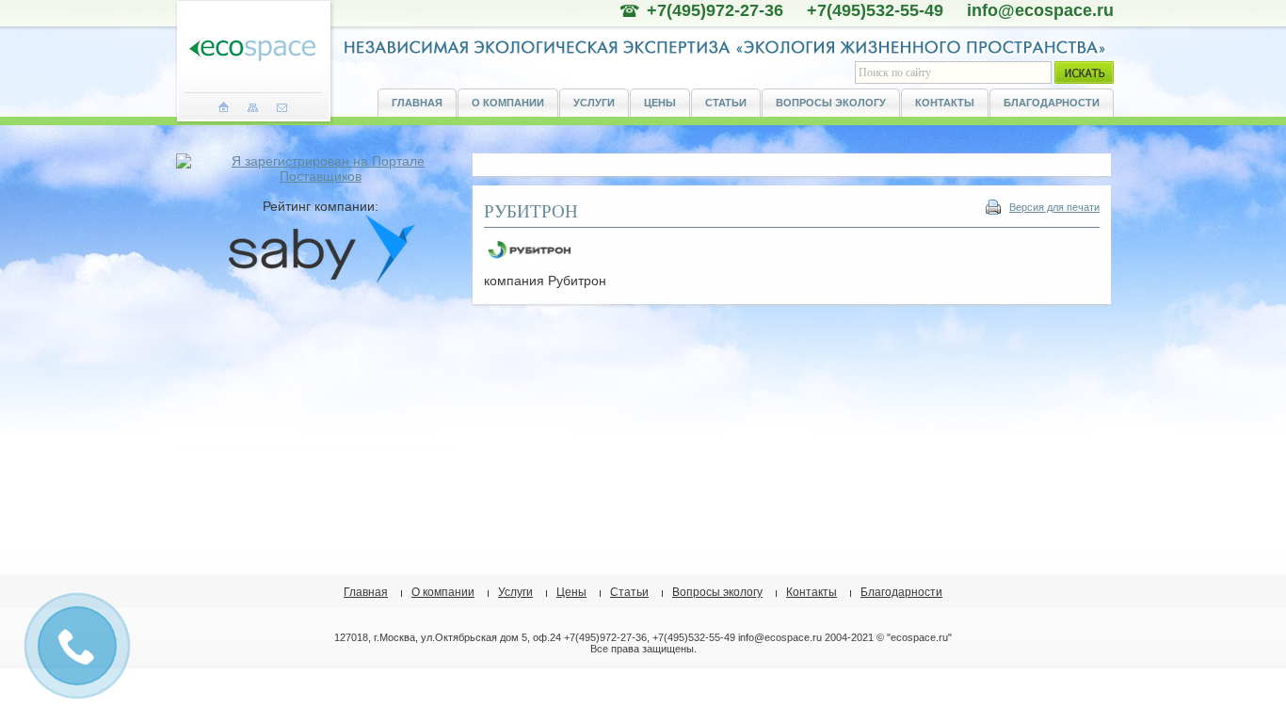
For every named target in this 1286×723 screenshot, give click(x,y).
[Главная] (223, 107)
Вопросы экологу (831, 102)
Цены (660, 102)
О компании (508, 102)
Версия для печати (1054, 207)
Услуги (594, 102)
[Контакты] (282, 107)
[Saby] (321, 279)
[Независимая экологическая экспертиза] (252, 51)
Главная (417, 102)
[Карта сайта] (253, 107)
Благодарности (1052, 102)
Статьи (726, 102)
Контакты (944, 102)
